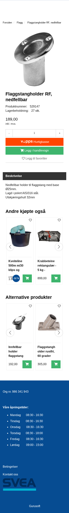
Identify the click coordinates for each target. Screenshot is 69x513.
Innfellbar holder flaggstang (15, 351)
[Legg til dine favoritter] (30, 220)
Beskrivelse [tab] (14, 176)
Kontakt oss (10, 474)
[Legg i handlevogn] (27, 278)
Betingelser (10, 466)
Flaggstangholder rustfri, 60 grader (46, 351)
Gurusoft (34, 506)
